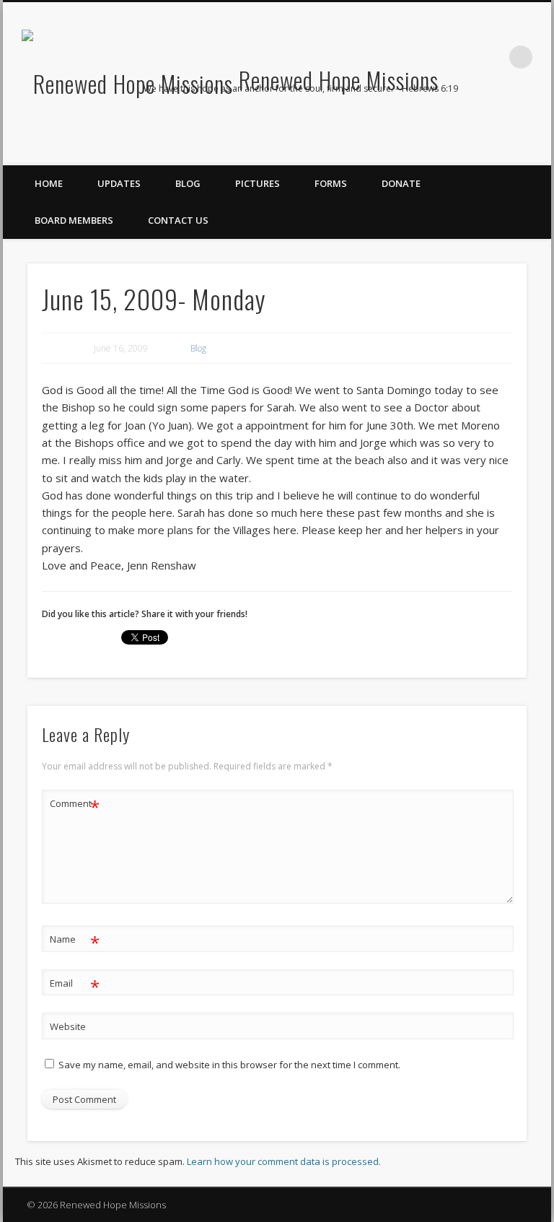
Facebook (476, 123)
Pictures (257, 183)
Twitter (505, 123)
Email (75, 985)
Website (68, 1026)
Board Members (74, 220)
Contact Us (178, 220)
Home (49, 183)
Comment (75, 805)
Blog (188, 183)
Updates (119, 183)
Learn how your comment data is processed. (284, 1161)
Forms (331, 183)
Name (75, 941)
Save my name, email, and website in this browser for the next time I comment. (229, 1064)
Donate (401, 183)
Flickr (535, 123)
